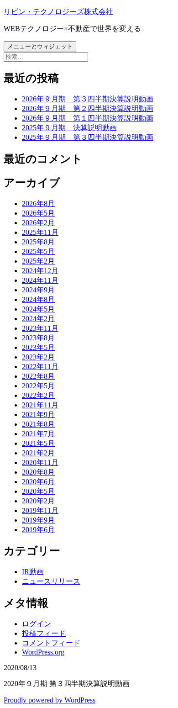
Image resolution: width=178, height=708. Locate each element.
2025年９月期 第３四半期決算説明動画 (87, 137)
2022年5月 (38, 386)
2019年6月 (38, 530)
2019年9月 (38, 520)
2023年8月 (38, 338)
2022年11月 (40, 366)
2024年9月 (38, 290)
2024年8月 (38, 299)
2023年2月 (38, 357)
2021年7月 (38, 434)
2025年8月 (38, 242)
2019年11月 (40, 510)
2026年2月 (38, 223)
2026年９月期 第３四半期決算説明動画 (87, 99)
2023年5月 (38, 347)
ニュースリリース (51, 581)
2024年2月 (38, 318)
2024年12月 (40, 271)
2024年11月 (40, 280)
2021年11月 (40, 405)
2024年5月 (38, 309)
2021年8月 (38, 424)
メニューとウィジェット (40, 46)
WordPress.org (43, 652)
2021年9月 (38, 414)
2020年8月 (38, 472)
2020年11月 (40, 462)
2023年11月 (40, 328)
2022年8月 (38, 376)
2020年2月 (38, 501)
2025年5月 (38, 251)
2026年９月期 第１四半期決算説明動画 (87, 118)
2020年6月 (38, 482)
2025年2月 (38, 261)
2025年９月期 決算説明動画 (69, 128)
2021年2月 (38, 453)
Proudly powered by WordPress (49, 700)
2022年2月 (38, 395)
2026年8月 (38, 203)
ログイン (36, 624)
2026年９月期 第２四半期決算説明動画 (87, 108)
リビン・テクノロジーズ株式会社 (58, 12)
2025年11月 (40, 232)
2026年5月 (38, 213)
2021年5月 (38, 443)
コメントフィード (51, 643)
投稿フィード (44, 633)
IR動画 (33, 572)
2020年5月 (38, 491)
